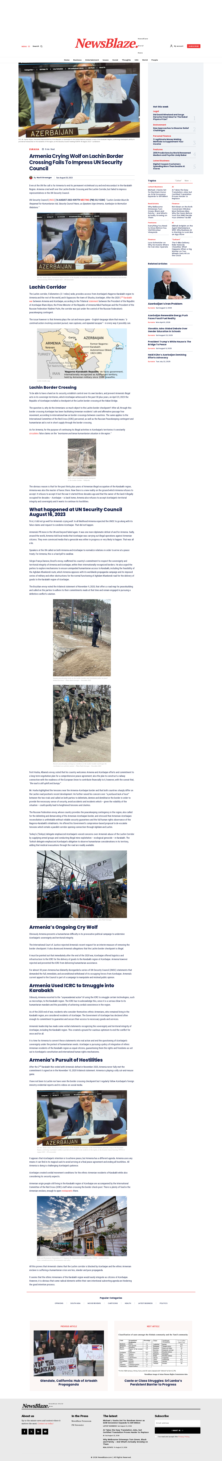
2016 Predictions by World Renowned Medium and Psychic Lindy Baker (172, 153)
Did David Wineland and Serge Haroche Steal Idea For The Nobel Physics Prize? (170, 117)
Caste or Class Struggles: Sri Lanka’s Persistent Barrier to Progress (153, 1382)
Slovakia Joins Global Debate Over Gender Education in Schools (167, 330)
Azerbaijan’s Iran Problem (165, 304)
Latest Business (161, 161)
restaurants (67, 1190)
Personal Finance (162, 136)
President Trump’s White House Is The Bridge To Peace (169, 343)
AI (173, 187)
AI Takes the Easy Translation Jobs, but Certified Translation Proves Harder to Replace (182, 194)
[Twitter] (31, 1431)
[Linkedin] (38, 1431)
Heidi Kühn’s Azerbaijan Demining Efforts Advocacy (167, 356)
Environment (159, 125)
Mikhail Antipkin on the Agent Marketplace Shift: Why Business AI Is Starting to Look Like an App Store (182, 230)
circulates (34, 433)
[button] (38, 46)
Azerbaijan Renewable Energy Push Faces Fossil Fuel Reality (168, 317)
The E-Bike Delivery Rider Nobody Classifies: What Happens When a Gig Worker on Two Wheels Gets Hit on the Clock (182, 249)
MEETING (85, 200)
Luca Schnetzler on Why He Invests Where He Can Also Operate (158, 244)
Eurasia (34, 149)
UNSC (51, 200)
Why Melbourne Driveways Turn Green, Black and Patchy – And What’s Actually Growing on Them (157, 212)
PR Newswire (78, 1425)
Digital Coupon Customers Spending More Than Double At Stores (169, 166)
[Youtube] (45, 1431)
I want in (176, 1430)
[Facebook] (24, 1431)
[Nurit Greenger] (31, 177)
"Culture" (178, 181)
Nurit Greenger (44, 178)
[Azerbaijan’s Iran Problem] (170, 283)
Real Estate (153, 203)
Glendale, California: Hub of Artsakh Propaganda (68, 1382)
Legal (156, 111)
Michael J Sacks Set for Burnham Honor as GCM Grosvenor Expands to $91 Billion (158, 193)
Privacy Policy (183, 1437)
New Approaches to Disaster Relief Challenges (171, 129)
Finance (175, 203)
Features (158, 149)
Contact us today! (45, 1423)
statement (93, 301)
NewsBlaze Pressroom (81, 1421)
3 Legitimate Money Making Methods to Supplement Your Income (168, 141)
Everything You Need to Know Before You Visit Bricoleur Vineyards (157, 229)
